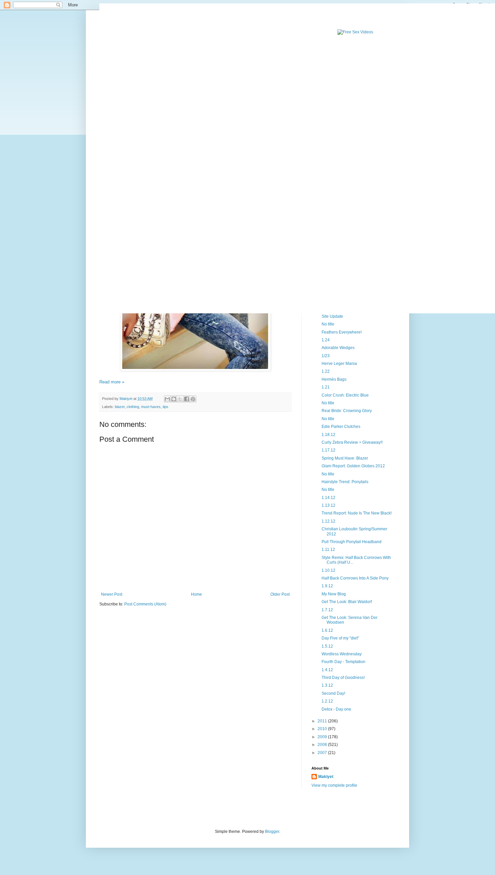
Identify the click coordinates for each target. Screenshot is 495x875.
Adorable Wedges (338, 347)
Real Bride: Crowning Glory (347, 410)
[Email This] (167, 399)
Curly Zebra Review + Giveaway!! (352, 442)
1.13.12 (328, 505)
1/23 (326, 355)
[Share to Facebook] (186, 399)
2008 (323, 744)
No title (328, 324)
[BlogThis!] (173, 399)
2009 (323, 737)
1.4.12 (327, 669)
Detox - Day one (336, 709)
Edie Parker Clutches (341, 426)
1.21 (326, 387)
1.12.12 (328, 521)
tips (165, 407)
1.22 (326, 371)
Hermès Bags (334, 379)
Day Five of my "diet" (340, 638)
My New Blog (334, 594)
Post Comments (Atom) (145, 604)
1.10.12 (328, 570)
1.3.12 (327, 685)
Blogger (272, 831)
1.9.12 (327, 586)
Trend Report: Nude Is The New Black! (357, 513)
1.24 (326, 340)
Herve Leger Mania (339, 363)
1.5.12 (327, 646)
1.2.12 (327, 701)
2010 (323, 728)
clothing (133, 407)
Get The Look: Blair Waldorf (347, 601)
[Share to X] (180, 399)
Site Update (332, 316)
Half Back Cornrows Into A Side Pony (355, 578)
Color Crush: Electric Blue (345, 395)
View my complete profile (334, 785)
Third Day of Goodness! (343, 677)
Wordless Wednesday (342, 654)
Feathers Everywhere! (342, 332)
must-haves (151, 407)
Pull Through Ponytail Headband (352, 541)
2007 (323, 752)
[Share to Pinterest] (193, 399)
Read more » (111, 381)
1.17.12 (328, 450)
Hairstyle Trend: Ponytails (345, 481)
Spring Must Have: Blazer (345, 458)
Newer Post (111, 594)
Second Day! (333, 693)
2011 (323, 721)
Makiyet (325, 776)
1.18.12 (328, 434)
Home (196, 594)
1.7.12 (327, 609)
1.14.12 (328, 497)
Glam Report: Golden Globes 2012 (353, 466)
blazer (120, 407)
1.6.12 (327, 630)
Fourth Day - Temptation (343, 661)
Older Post (280, 594)
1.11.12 (328, 549)
